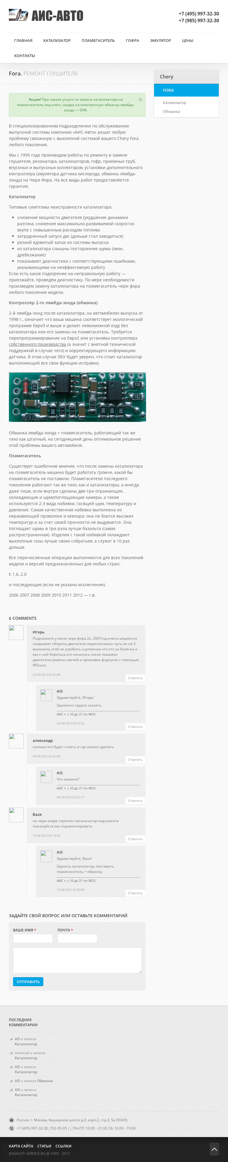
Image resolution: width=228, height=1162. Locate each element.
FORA (168, 90)
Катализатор (57, 40)
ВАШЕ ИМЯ (24, 930)
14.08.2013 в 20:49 (70, 889)
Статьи (44, 1146)
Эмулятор (160, 40)
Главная (23, 40)
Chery (166, 76)
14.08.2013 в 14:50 (46, 835)
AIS (60, 691)
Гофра (132, 40)
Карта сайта (21, 1146)
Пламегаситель (98, 40)
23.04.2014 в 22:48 (46, 674)
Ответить (135, 678)
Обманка (171, 111)
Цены (187, 40)
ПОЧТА (65, 930)
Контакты (24, 55)
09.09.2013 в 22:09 (46, 756)
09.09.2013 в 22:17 (70, 797)
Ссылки (64, 1146)
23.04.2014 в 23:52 (70, 723)
